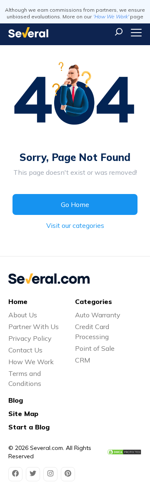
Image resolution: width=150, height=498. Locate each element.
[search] (118, 32)
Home (18, 301)
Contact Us (25, 350)
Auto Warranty (97, 315)
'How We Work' (111, 16)
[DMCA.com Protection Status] (124, 452)
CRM (82, 360)
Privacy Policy (30, 338)
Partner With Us (33, 326)
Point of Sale (95, 348)
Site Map (23, 413)
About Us (22, 315)
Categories (93, 301)
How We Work (31, 362)
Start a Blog (29, 427)
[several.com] (28, 32)
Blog (15, 400)
